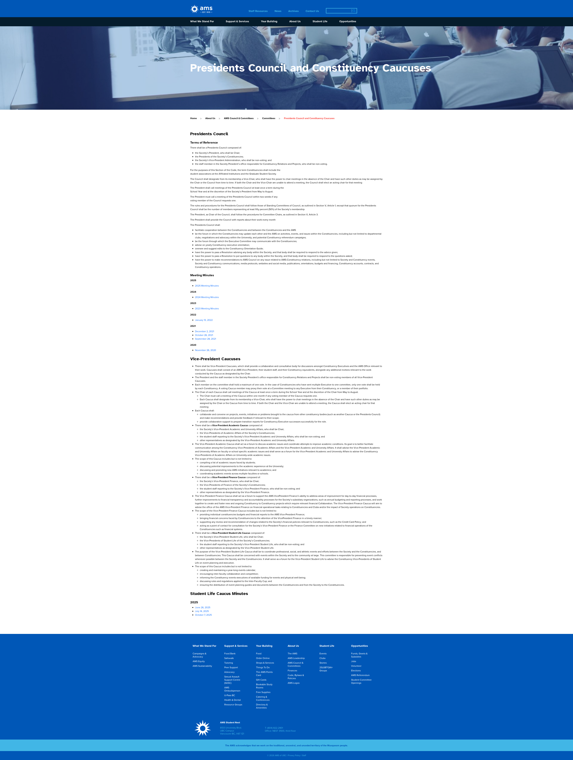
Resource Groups (233, 704)
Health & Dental (232, 700)
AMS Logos (293, 682)
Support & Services (237, 21)
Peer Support (231, 667)
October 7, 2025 (203, 614)
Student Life (320, 21)
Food (258, 653)
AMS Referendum (360, 675)
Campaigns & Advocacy (199, 655)
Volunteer (356, 665)
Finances (292, 670)
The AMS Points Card (264, 673)
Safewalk (229, 658)
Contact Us (312, 11)
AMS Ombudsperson (232, 689)
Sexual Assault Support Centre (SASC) (232, 679)
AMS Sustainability (202, 665)
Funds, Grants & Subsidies (359, 655)
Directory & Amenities (262, 706)
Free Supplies (263, 692)
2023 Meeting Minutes (207, 308)
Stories (323, 662)
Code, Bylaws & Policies (296, 676)
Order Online (263, 658)
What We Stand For (202, 21)
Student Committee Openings (361, 681)
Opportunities (347, 21)
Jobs (353, 661)
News (278, 11)
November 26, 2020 (205, 350)
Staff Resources (258, 11)
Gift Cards (261, 679)
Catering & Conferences (262, 698)
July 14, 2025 (202, 611)
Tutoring (228, 662)
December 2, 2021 (204, 331)
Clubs (322, 658)
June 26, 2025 (202, 607)
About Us (295, 21)
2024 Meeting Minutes (207, 297)
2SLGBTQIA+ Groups (326, 669)
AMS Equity (199, 661)
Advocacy (229, 672)
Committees (268, 118)
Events (322, 653)
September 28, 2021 (205, 338)
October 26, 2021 (204, 335)
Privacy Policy (294, 755)
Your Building (269, 21)
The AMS (292, 653)
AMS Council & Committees (239, 118)
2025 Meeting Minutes (207, 285)
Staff (304, 755)
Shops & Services (265, 662)
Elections (356, 670)
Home (193, 118)
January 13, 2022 (204, 320)
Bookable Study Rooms (264, 686)
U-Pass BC (229, 695)
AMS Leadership (296, 658)
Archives (293, 11)
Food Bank (229, 653)
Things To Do (263, 667)
